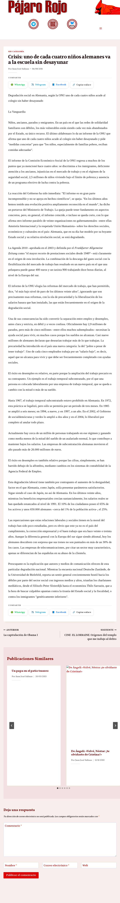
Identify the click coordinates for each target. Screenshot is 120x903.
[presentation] (93, 706)
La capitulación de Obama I (21, 633)
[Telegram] (34, 24)
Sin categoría (16, 51)
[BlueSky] (72, 24)
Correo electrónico (56, 865)
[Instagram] (53, 24)
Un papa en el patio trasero (30, 671)
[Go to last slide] (11, 725)
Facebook (59, 84)
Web (85, 865)
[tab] (57, 788)
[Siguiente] (115, 725)
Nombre (11, 865)
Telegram (38, 84)
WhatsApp (18, 84)
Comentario (13, 825)
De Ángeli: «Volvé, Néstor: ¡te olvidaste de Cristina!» (90, 753)
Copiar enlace (82, 84)
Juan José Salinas (20, 68)
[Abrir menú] (100, 28)
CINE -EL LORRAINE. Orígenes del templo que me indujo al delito (90, 635)
